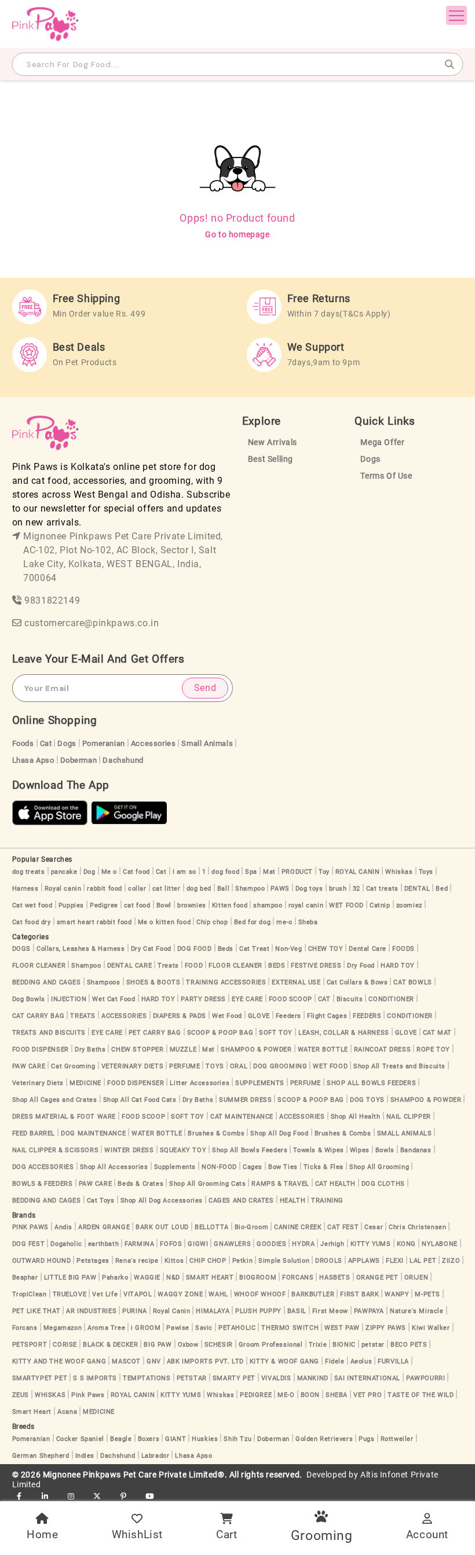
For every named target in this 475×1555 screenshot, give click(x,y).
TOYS (215, 1066)
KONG (406, 1244)
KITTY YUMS (370, 1244)
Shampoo (250, 888)
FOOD (194, 965)
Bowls (384, 1150)
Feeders (288, 1016)
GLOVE (259, 1016)
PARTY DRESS (203, 999)
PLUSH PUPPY (258, 1311)
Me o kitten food (164, 922)
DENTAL (417, 888)
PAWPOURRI (425, 1378)
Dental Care (367, 949)
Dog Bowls (28, 999)
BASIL (296, 1311)
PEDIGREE (256, 1395)
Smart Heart (32, 1412)
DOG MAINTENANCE (93, 1133)
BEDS (276, 965)
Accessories (153, 743)
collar (137, 888)
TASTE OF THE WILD (421, 1395)
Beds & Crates (140, 1184)
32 (356, 888)
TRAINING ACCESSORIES (226, 982)
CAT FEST (343, 1227)
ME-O (285, 1395)
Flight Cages (327, 1016)
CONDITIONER (391, 999)
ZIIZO (451, 1260)
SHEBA (337, 1395)
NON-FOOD (219, 1167)
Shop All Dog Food (279, 1133)
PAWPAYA (369, 1311)
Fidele (335, 1361)
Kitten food (230, 905)
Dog (89, 872)
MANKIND (312, 1378)
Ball (223, 888)
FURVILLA (393, 1361)
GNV (154, 1361)
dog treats (28, 872)
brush (338, 888)
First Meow (330, 1311)
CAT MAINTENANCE (241, 1116)
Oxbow (188, 1344)
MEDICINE (85, 1083)
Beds (225, 949)
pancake (64, 872)
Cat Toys (101, 1200)
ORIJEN (416, 1277)
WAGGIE (147, 1277)
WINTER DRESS (129, 1150)
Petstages (92, 1260)
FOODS (403, 949)
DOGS (21, 949)
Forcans (25, 1328)
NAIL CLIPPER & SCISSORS (55, 1150)
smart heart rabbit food (94, 922)
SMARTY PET (234, 1378)
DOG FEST (28, 1244)
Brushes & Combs (216, 1133)
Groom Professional (271, 1344)
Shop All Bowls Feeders (249, 1150)
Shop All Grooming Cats (207, 1184)
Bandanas (416, 1150)
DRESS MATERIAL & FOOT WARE (64, 1116)
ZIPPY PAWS (386, 1328)
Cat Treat (254, 949)
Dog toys (309, 888)
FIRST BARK (359, 1294)
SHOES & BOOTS (153, 982)
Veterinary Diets (38, 1083)
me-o (284, 922)
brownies (191, 905)
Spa (251, 872)
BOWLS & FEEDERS (42, 1184)
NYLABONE (440, 1244)
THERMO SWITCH (290, 1328)
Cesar (373, 1227)
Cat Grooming (73, 1066)
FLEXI (395, 1260)
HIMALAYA (212, 1311)
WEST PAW (342, 1328)
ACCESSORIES (124, 1016)
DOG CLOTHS (383, 1184)
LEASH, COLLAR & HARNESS (343, 1032)
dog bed (199, 888)
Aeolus (361, 1361)
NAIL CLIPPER (408, 1116)
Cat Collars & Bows (357, 982)
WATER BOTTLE (323, 1049)
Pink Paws (87, 1395)
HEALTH (293, 1200)
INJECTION (68, 999)
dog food (225, 872)
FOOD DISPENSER (40, 1049)
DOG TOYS (367, 1100)
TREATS (83, 1016)
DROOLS (328, 1260)
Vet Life (105, 1294)
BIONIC (344, 1344)
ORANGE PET (377, 1277)
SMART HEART (210, 1277)
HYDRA (303, 1244)
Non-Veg (288, 949)
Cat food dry (31, 922)
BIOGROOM (257, 1277)
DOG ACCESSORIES (43, 1167)
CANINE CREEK (297, 1227)
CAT (324, 999)
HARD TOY (398, 965)
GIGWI (198, 1244)
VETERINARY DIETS (132, 1066)
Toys (426, 872)
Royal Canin (172, 1311)
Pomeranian (103, 743)
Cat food (136, 872)
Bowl (163, 905)
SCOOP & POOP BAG (220, 1032)
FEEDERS (367, 1016)
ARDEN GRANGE (104, 1227)
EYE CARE (247, 999)
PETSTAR (192, 1378)
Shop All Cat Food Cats (140, 1100)
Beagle (121, 1439)
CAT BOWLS (412, 982)
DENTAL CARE (129, 965)
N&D (173, 1277)
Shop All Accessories (114, 1167)
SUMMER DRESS (245, 1100)
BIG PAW (157, 1344)
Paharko (115, 1277)
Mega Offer (382, 442)
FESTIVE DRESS (316, 965)
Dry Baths (90, 1049)
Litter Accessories (199, 1083)
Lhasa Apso (33, 760)
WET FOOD (346, 905)
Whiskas (398, 872)
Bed (442, 888)
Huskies (205, 1439)
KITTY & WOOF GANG (284, 1361)
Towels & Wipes (318, 1150)
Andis (63, 1227)
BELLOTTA (212, 1227)
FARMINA (139, 1244)
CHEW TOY (326, 949)
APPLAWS (364, 1260)
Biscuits (350, 999)
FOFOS (171, 1244)
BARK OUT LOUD (162, 1227)
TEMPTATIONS (147, 1378)
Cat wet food (32, 905)
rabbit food (104, 888)
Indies (85, 1456)
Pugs (366, 1439)
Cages (252, 1167)
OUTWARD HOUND (41, 1260)
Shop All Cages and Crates (54, 1100)
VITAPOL (137, 1294)
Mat (269, 872)
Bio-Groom (251, 1227)
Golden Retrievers (324, 1439)
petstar (373, 1344)
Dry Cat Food (151, 949)
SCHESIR (218, 1344)
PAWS (280, 888)
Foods (23, 743)
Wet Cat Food (113, 999)
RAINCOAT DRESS (382, 1049)
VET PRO (367, 1395)
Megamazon (62, 1328)
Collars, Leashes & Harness (80, 949)
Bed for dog (252, 922)
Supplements (175, 1167)
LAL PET (423, 1260)
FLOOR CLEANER (39, 965)
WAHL (218, 1294)
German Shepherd (41, 1456)
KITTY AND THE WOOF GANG (59, 1361)
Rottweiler (397, 1439)
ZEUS (20, 1395)
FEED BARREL (34, 1133)
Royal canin (63, 888)
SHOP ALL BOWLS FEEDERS (371, 1083)
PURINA (134, 1311)
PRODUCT (297, 872)
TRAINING (327, 1200)
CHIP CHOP (207, 1260)
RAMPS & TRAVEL (280, 1184)
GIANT (175, 1439)
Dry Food (361, 965)
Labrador (155, 1456)
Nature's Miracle (417, 1311)
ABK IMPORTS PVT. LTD (205, 1361)
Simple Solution (283, 1260)
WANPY (397, 1294)
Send (205, 687)
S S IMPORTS (95, 1378)
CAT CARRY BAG (38, 1016)
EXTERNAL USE (296, 982)
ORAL (238, 1066)
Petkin (242, 1260)
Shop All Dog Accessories (161, 1200)
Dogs (370, 459)
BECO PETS (408, 1344)
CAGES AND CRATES (241, 1200)
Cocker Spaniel (80, 1439)
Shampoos (103, 982)
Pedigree (104, 905)
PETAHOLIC (236, 1328)
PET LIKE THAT (36, 1311)
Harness (25, 888)
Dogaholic (66, 1244)
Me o (109, 872)
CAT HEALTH (335, 1184)
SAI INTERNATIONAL (367, 1378)
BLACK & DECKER (110, 1344)
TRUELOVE (70, 1294)
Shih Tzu (237, 1439)
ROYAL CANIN (357, 872)
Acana (67, 1412)
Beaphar (25, 1277)
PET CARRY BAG (155, 1032)
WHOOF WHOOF (260, 1294)
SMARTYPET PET (40, 1378)
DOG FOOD (194, 949)
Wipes (360, 1150)
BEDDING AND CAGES (46, 982)
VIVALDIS (276, 1378)
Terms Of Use (386, 476)
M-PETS (427, 1294)
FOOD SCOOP (290, 999)
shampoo (267, 905)
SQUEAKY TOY (183, 1150)
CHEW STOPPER (137, 1049)
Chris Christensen (417, 1227)
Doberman (78, 760)
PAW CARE (29, 1066)
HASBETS (334, 1277)
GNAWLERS (232, 1244)
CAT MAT (437, 1032)
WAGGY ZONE (180, 1294)
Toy (324, 872)
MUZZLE (183, 1049)
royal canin (306, 905)
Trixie (318, 1344)
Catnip (380, 905)
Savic (204, 1328)
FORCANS (297, 1277)
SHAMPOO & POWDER (256, 1049)
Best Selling (270, 459)
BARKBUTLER (312, 1294)
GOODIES (271, 1244)
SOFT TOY (276, 1032)
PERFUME (184, 1066)
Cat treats (382, 888)
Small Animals (207, 743)
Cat (46, 743)
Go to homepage (237, 234)
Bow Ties (283, 1167)
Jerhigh (332, 1244)
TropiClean (29, 1294)
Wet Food (227, 1016)
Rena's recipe (137, 1260)
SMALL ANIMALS (404, 1133)
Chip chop (212, 922)
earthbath (103, 1244)
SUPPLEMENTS (259, 1083)
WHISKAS (50, 1395)
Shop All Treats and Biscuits (399, 1066)
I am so (184, 872)
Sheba (308, 922)
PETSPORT (30, 1344)
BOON (310, 1395)
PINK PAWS (30, 1227)
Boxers (149, 1439)
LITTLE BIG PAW (70, 1277)
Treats (168, 965)
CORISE (65, 1344)
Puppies (71, 905)
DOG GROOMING (280, 1066)
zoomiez (409, 905)
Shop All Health (356, 1116)
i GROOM (145, 1328)
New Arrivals (272, 442)
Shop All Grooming (379, 1167)
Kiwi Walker (431, 1328)
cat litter (166, 888)
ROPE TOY (433, 1049)
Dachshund (123, 760)
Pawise (177, 1328)
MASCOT (126, 1361)
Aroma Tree (106, 1328)
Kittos (174, 1260)
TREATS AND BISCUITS (49, 1032)
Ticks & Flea (324, 1167)
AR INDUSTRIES (91, 1311)
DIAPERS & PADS (179, 1016)
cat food (137, 905)
